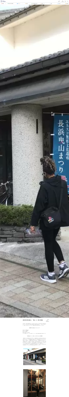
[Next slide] (68, 3)
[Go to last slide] (5, 3)
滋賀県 (33, 325)
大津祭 (28, 332)
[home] (29, 1)
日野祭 (26, 331)
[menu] (67, 1)
